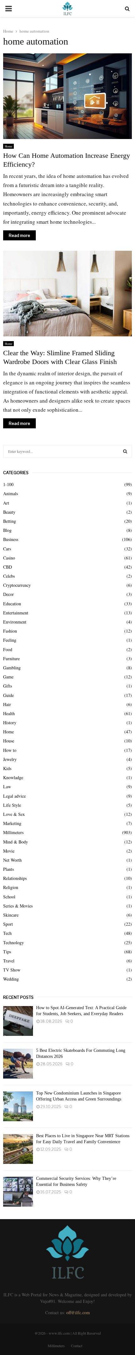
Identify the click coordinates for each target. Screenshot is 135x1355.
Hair (7, 704)
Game (8, 677)
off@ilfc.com (78, 1312)
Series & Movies (18, 906)
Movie (8, 851)
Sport (8, 924)
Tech (7, 933)
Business (10, 539)
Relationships (15, 878)
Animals (10, 493)
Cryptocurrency (17, 585)
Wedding (11, 979)
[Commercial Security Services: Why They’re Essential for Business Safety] (18, 1192)
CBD (7, 567)
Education (12, 604)
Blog (7, 530)
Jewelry (10, 759)
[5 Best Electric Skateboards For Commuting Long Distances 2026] (18, 1064)
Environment (14, 622)
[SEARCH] (125, 451)
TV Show (11, 970)
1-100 (8, 484)
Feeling (9, 640)
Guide (8, 695)
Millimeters (13, 832)
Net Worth (12, 860)
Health (9, 713)
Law (7, 787)
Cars (7, 549)
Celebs (9, 576)
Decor (8, 594)
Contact (76, 1345)
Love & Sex (14, 814)
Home (8, 146)
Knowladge (13, 777)
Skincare (11, 915)
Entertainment (15, 613)
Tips (7, 952)
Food (7, 649)
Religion (10, 887)
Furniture (11, 658)
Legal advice (14, 796)
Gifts (7, 686)
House (8, 741)
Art (6, 503)
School (9, 897)
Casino (9, 558)
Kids (7, 768)
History (9, 723)
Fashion (10, 631)
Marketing (12, 823)
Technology (13, 942)
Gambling (12, 668)
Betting (9, 521)
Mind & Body (15, 842)
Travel (8, 961)
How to (9, 750)
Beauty (9, 512)
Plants (8, 869)
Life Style (12, 805)
